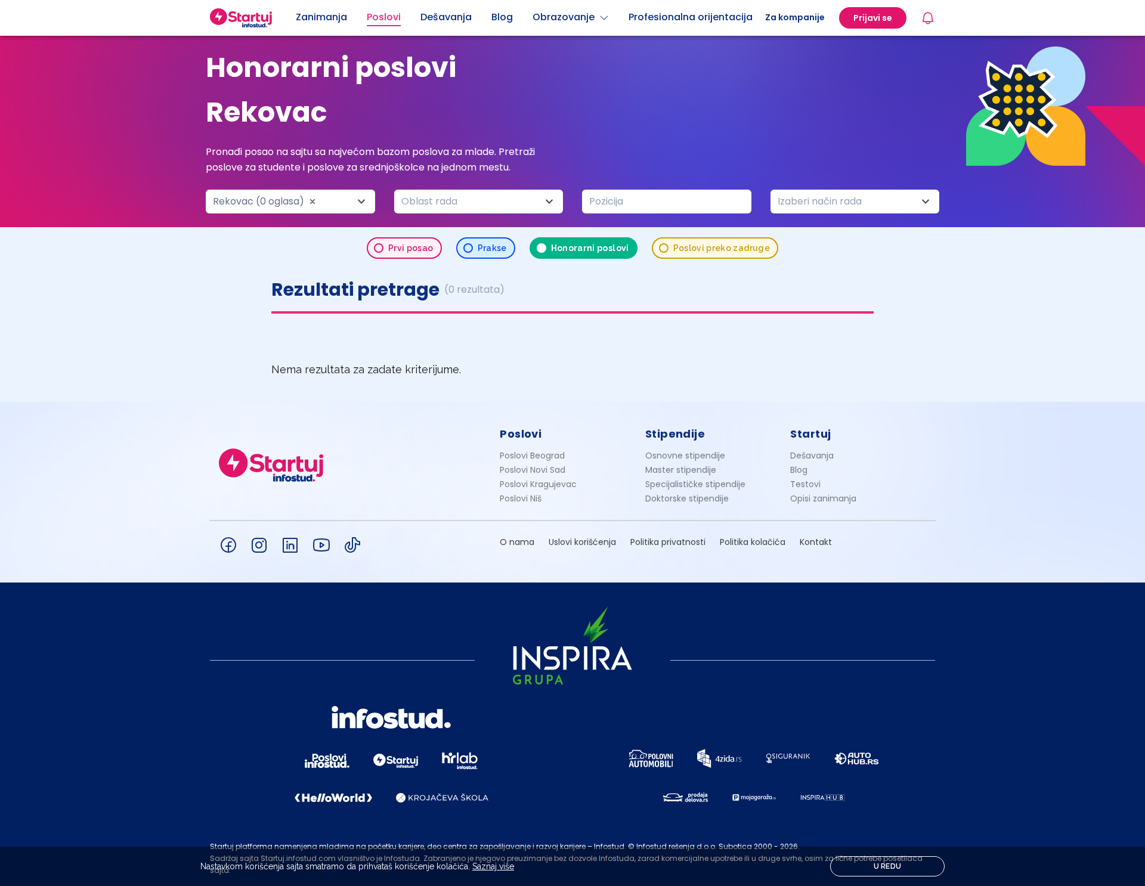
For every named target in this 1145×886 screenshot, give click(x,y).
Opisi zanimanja (823, 498)
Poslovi (520, 433)
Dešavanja (812, 455)
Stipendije (675, 433)
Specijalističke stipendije (695, 484)
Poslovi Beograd (532, 455)
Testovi (805, 484)
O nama (517, 542)
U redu (888, 866)
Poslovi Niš (520, 498)
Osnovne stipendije (685, 455)
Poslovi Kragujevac (538, 484)
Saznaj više (493, 866)
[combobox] (290, 201)
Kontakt (816, 542)
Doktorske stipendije (687, 498)
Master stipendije (680, 470)
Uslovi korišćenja (582, 542)
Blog (798, 470)
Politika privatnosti (667, 542)
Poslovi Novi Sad (532, 470)
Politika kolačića (752, 542)
